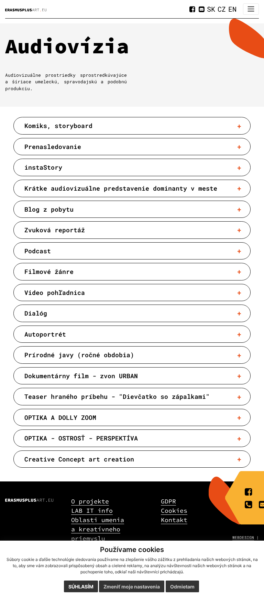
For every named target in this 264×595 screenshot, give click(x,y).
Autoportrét (45, 334)
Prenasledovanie (52, 146)
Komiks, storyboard (58, 125)
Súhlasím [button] (81, 586)
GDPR (168, 501)
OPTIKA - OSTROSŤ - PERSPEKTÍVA (81, 438)
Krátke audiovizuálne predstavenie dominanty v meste (120, 188)
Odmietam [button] (182, 586)
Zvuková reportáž (54, 230)
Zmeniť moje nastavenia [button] (131, 586)
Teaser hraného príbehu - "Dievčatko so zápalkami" (117, 396)
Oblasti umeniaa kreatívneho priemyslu (97, 529)
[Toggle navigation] (251, 9)
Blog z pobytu (49, 209)
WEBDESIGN (243, 537)
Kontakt (174, 520)
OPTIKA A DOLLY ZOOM (60, 417)
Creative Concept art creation (79, 459)
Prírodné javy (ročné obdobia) (79, 355)
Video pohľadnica (54, 292)
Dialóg (35, 313)
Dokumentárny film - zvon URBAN (81, 376)
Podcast (37, 251)
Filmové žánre (49, 271)
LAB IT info (92, 510)
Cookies (174, 510)
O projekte (90, 501)
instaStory (43, 167)
